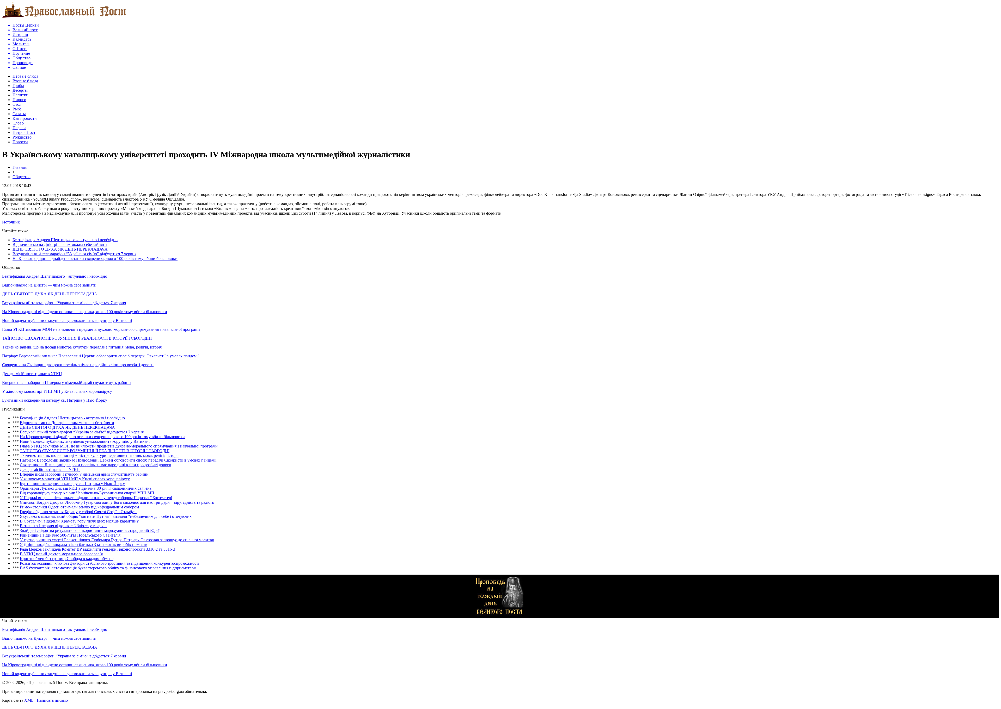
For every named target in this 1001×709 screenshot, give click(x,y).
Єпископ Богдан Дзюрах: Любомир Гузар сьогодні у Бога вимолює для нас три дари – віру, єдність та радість (117, 502)
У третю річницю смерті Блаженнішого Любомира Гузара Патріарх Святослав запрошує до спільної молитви (117, 540)
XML (28, 700)
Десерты (20, 90)
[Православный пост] (64, 17)
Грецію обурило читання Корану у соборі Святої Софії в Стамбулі (78, 511)
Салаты (19, 113)
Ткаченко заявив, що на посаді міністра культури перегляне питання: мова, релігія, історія (82, 347)
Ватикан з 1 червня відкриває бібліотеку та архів (63, 526)
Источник (11, 222)
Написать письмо (52, 700)
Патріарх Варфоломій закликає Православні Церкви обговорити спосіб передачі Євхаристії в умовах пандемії (100, 356)
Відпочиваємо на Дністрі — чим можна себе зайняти (60, 244)
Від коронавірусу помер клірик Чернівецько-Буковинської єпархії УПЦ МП (87, 493)
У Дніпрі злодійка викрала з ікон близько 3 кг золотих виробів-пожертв (83, 544)
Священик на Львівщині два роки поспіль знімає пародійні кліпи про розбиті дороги (78, 365)
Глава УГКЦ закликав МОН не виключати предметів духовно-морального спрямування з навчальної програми (101, 329)
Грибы (18, 85)
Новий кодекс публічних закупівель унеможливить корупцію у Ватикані (67, 320)
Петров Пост (24, 132)
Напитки (20, 95)
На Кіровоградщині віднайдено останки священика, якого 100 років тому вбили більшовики (95, 258)
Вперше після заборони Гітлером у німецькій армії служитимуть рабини (66, 382)
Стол (17, 104)
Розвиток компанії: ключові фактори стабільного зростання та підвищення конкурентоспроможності (109, 563)
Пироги (19, 99)
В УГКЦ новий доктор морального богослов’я (61, 554)
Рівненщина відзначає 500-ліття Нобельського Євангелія (70, 535)
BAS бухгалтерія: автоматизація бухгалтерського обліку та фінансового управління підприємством (108, 568)
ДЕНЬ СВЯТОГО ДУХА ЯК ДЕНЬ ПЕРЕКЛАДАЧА (60, 249)
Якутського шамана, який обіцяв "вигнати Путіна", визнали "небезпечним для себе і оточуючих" (106, 516)
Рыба (17, 109)
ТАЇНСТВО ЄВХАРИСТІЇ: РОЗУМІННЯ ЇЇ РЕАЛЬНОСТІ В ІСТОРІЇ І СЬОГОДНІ (77, 338)
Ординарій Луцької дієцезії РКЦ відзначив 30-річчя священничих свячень (85, 488)
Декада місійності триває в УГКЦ (32, 373)
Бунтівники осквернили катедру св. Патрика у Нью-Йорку (54, 400)
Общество (21, 177)
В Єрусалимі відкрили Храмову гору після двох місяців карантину (79, 521)
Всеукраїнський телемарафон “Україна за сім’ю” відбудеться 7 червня (74, 254)
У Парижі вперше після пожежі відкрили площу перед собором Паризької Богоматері (96, 497)
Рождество (22, 137)
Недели (19, 128)
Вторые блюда (25, 81)
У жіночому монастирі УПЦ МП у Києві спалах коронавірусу (57, 391)
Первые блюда (25, 76)
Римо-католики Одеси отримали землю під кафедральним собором (79, 507)
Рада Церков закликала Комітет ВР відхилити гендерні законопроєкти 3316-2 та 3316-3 (97, 549)
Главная (20, 167)
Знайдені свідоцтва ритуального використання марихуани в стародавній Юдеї (89, 530)
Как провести (25, 118)
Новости (20, 142)
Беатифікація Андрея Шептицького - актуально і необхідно (65, 240)
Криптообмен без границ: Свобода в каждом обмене (66, 558)
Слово (18, 123)
